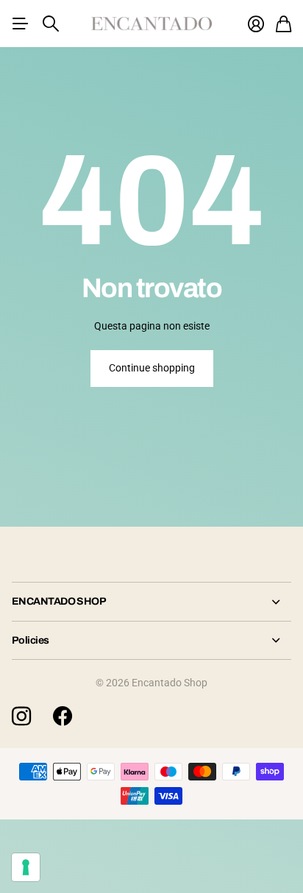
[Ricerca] (51, 23)
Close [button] (151, 601)
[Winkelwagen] (283, 24)
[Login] (256, 24)
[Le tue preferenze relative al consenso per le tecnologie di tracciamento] (26, 867)
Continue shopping (152, 368)
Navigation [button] (20, 23)
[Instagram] (21, 716)
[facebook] (62, 716)
